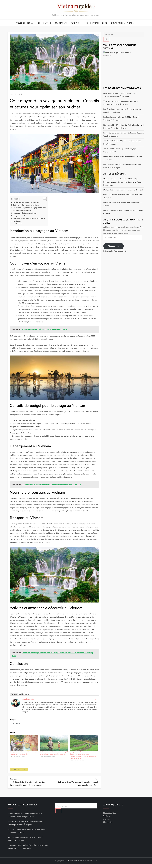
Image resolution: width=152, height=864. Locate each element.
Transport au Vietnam (20, 216)
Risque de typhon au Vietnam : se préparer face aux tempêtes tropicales (123, 134)
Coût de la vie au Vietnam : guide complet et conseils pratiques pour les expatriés (54, 753)
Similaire (19, 224)
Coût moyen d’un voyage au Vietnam (26, 205)
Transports (61, 23)
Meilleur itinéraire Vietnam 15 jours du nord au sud (123, 190)
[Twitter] (96, 699)
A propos (106, 819)
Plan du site (107, 822)
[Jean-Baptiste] (15, 702)
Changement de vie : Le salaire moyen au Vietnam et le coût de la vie (23, 753)
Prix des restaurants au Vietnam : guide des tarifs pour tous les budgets (122, 166)
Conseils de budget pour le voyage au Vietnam (29, 208)
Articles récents (24, 694)
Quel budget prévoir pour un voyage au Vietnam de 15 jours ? (123, 196)
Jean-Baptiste (28, 699)
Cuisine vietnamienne (96, 23)
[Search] (106, 39)
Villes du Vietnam (25, 23)
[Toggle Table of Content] (43, 199)
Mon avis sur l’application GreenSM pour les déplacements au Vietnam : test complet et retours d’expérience (122, 182)
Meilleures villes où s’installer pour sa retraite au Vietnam (122, 204)
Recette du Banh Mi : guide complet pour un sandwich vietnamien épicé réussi (120, 95)
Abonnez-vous (113, 246)
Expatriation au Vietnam (123, 23)
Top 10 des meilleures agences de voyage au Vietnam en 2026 (120, 150)
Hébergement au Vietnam (22, 210)
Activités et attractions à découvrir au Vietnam (29, 218)
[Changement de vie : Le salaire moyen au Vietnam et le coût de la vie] (24, 743)
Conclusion (17, 221)
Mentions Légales (109, 812)
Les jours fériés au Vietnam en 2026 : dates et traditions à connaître (121, 118)
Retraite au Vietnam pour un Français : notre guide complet (123, 212)
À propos (14, 694)
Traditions (76, 23)
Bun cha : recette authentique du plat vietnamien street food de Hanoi (122, 111)
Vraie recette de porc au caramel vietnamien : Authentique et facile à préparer (121, 103)
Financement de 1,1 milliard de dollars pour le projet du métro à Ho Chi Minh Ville (123, 126)
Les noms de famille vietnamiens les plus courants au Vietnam (122, 158)
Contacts (106, 816)
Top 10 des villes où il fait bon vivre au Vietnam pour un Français (122, 142)
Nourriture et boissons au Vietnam (25, 213)
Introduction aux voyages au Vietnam (26, 202)
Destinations (44, 23)
